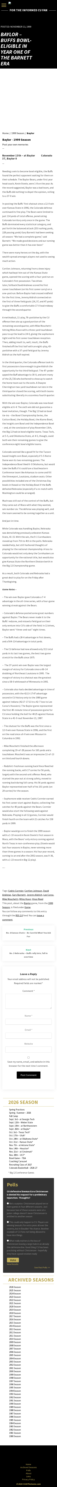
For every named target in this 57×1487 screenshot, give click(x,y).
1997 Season (15, 1381)
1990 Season (15, 1403)
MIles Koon (25, 899)
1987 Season (15, 1413)
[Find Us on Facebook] (21, 1454)
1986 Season (15, 1416)
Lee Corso (48, 894)
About (28, 1473)
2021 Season (15, 1303)
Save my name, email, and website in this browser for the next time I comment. (28, 1063)
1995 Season (15, 1387)
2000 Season (15, 1371)
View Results (12, 1264)
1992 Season (15, 1397)
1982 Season (15, 1429)
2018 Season (15, 1313)
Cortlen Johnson (33, 890)
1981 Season (15, 1432)
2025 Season (15, 1290)
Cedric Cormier (15, 890)
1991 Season (15, 1400)
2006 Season (15, 1352)
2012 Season (15, 1332)
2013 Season (15, 1329)
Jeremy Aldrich (34, 894)
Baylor (30, 133)
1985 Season (15, 1420)
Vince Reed (37, 899)
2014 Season (15, 1326)
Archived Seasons (28, 1467)
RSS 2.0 (19, 915)
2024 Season (15, 1293)
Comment (28, 990)
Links (28, 1476)
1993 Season (15, 1394)
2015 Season (15, 1322)
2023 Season (15, 1296)
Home (5, 133)
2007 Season (15, 1348)
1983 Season (15, 1426)
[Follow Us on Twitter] (35, 1454)
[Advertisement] (38, 20)
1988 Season (15, 1410)
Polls (28, 1470)
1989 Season (15, 1407)
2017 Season (15, 1316)
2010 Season (15, 1339)
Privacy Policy (28, 1479)
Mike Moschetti (10, 899)
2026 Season (15, 1287)
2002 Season (15, 1364)
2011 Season (15, 1335)
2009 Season (15, 1342)
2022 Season (15, 1300)
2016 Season (15, 1319)
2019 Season (15, 1309)
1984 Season (15, 1423)
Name (28, 1015)
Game (27, 907)
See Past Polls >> (42, 1267)
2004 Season (15, 1358)
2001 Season (15, 1368)
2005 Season (15, 1355)
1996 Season (15, 1384)
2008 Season (15, 1345)
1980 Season (15, 1436)
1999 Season (17, 133)
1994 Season (15, 1390)
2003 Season (15, 1361)
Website (28, 1043)
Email (28, 1029)
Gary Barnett (19, 894)
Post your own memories (15, 144)
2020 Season (15, 1306)
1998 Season (15, 1377)
